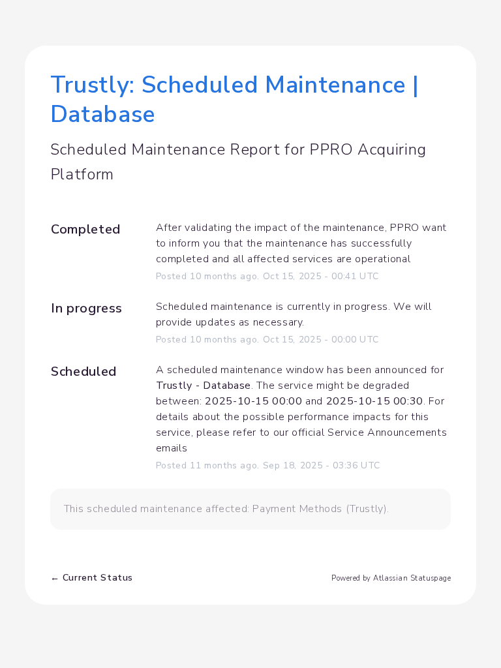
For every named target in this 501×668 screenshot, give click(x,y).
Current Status (91, 577)
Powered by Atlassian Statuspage (391, 578)
